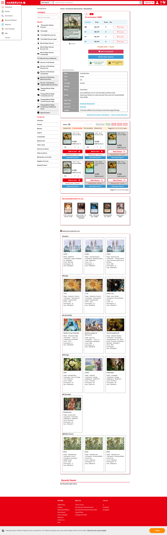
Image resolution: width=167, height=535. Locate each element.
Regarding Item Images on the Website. (98, 115)
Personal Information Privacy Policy (86, 510)
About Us (78, 500)
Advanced (148, 2)
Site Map (60, 500)
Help (6, 33)
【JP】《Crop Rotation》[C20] (99, 134)
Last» (125, 128)
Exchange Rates (41, 8)
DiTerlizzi (83, 107)
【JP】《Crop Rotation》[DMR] (76, 162)
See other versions (106, 57)
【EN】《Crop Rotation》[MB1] (121, 162)
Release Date (98, 128)
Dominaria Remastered (87, 103)
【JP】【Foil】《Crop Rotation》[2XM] (99, 163)
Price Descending (77, 128)
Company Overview (81, 515)
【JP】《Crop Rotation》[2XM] (121, 134)
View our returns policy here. (119, 115)
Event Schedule (10, 29)
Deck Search (9, 16)
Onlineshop (8, 7)
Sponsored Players (11, 20)
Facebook (106, 507)
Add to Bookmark (106, 51)
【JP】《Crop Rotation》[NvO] (76, 134)
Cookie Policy (79, 512)
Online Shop (61, 505)
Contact (7, 37)
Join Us (105, 500)
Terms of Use (79, 505)
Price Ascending (88, 128)
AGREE (157, 530)
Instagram (106, 510)
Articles (7, 11)
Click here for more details (96, 530)
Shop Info (8, 24)
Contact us (61, 520)
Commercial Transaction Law (84, 507)
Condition (88, 22)
